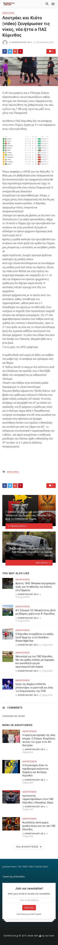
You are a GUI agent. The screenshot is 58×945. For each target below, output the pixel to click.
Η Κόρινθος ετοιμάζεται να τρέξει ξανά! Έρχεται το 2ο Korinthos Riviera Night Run (34, 637)
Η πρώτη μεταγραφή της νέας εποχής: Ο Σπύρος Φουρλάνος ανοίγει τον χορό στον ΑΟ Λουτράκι (39, 740)
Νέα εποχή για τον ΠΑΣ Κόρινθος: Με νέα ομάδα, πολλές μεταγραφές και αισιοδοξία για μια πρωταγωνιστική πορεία (34, 661)
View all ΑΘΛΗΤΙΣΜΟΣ (27, 846)
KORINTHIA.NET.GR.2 (22, 42)
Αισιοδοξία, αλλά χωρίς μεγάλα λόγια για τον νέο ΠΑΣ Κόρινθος (39, 826)
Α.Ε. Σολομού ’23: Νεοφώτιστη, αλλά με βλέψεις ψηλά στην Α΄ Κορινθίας (35, 612)
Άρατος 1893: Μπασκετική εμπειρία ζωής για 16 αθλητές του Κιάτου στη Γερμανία (35, 587)
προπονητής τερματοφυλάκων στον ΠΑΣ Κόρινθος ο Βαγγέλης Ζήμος (38, 799)
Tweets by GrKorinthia (13, 876)
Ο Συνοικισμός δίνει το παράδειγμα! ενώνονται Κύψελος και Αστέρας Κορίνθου (35, 770)
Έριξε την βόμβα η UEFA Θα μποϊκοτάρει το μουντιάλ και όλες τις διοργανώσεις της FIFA (34, 687)
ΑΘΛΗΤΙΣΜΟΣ (8, 13)
